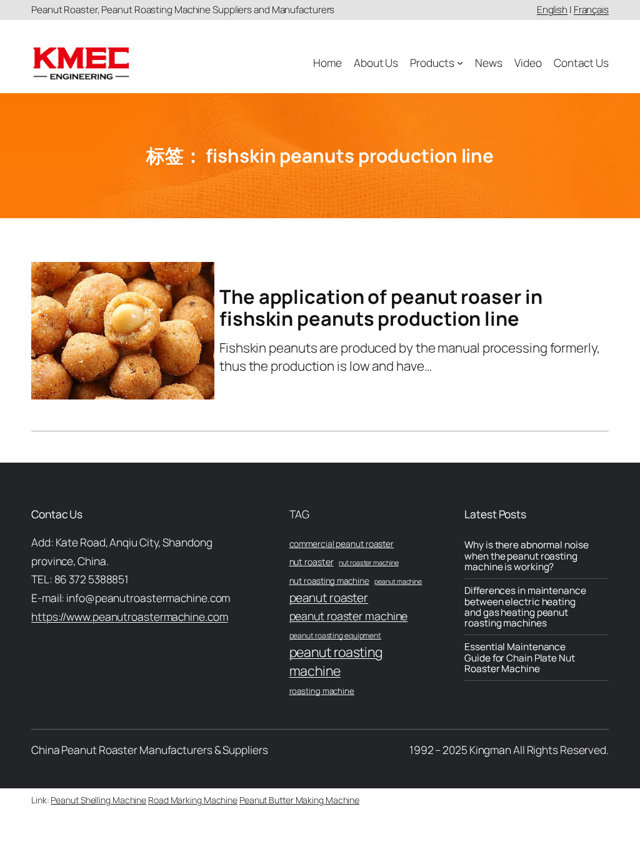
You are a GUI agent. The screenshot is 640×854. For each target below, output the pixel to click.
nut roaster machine (368, 562)
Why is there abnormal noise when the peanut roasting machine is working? (526, 556)
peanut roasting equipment (335, 635)
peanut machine (398, 581)
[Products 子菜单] (460, 62)
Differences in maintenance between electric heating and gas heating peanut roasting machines (525, 606)
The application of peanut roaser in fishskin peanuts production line (380, 307)
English (552, 9)
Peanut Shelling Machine (98, 800)
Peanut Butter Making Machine (299, 800)
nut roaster (311, 562)
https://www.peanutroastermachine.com (129, 616)
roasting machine (321, 690)
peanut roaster (329, 598)
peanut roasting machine (336, 661)
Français (591, 9)
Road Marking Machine (193, 800)
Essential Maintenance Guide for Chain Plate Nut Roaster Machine (519, 657)
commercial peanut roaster (341, 544)
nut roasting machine (329, 580)
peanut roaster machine (348, 615)
